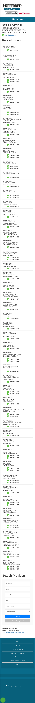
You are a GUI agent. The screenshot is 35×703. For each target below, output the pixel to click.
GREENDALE (6, 153)
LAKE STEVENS (7, 296)
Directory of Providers (17, 653)
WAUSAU (5, 184)
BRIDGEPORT (7, 245)
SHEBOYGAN (6, 175)
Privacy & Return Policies (17, 686)
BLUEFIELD (6, 266)
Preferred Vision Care (23, 685)
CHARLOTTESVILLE (8, 554)
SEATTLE (5, 286)
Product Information (17, 649)
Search (18, 616)
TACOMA (5, 389)
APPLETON (6, 77)
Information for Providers (17, 661)
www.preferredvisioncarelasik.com (13, 632)
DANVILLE (6, 465)
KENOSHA (5, 193)
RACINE (5, 100)
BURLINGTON (7, 453)
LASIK (17, 664)
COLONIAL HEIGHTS (9, 564)
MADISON (5, 67)
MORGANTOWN (7, 276)
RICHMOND (6, 478)
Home (17, 641)
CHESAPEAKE (7, 512)
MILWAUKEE (6, 122)
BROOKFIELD (7, 142)
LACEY (5, 307)
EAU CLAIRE (6, 110)
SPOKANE (5, 316)
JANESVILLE (6, 164)
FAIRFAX (5, 490)
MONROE (5, 326)
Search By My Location (18, 621)
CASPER (5, 57)
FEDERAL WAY (7, 424)
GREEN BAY (6, 132)
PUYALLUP (6, 346)
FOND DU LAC (7, 204)
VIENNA (5, 255)
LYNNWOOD (6, 356)
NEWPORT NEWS (7, 523)
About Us (17, 645)
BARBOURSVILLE (8, 234)
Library (17, 657)
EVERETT (5, 379)
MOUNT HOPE (7, 224)
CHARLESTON (7, 214)
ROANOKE (6, 535)
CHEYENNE (6, 48)
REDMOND (6, 401)
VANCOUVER (6, 336)
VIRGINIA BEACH (7, 500)
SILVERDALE (6, 412)
